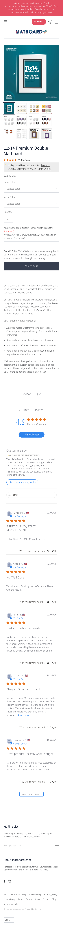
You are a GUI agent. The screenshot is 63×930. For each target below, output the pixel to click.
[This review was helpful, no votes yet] (48, 551)
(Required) (9, 231)
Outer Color (9, 182)
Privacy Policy (9, 899)
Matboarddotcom (17, 909)
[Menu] (5, 21)
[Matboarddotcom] (31, 32)
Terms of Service (25, 899)
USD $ (7, 920)
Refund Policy (35, 894)
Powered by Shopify (33, 909)
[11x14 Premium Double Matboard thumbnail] (9, 108)
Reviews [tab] (26, 394)
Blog (54, 899)
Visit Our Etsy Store (12, 894)
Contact (46, 899)
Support (39, 21)
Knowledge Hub (11, 904)
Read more (23, 715)
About (37, 899)
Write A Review (32, 434)
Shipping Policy (50, 894)
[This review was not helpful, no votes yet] (53, 551)
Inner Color (9, 197)
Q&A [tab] (38, 394)
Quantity (8, 212)
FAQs (24, 894)
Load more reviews (31, 794)
